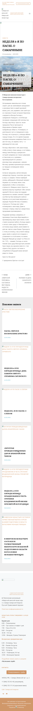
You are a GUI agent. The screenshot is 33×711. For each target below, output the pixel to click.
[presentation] (16, 318)
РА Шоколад (20, 707)
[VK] (3, 693)
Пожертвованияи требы (23, 3)
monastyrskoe (7, 54)
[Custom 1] (6, 693)
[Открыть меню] (29, 13)
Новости (5, 38)
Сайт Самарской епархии (10, 689)
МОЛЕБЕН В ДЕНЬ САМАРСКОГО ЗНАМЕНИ (25, 279)
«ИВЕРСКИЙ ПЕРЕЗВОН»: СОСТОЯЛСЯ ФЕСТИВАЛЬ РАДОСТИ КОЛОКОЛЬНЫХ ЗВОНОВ (7, 283)
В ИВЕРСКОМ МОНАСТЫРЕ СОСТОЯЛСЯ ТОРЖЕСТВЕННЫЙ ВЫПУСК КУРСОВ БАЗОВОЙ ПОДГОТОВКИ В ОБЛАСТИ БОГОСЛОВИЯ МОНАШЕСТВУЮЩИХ (16, 547)
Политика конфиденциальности (12, 609)
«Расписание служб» (8, 661)
